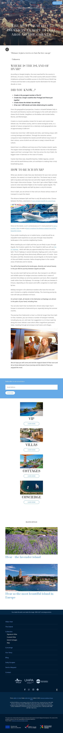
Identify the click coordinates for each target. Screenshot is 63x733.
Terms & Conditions (44, 698)
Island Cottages (12, 640)
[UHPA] (29, 681)
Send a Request (10, 667)
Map (8, 643)
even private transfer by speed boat (43, 201)
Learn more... (31, 8)
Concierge (9, 648)
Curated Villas (11, 637)
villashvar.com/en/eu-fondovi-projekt (20, 720)
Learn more (31, 423)
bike (17, 228)
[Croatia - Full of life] (18, 681)
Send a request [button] (57, 3)
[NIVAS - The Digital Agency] (57, 690)
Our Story (8, 652)
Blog (7, 657)
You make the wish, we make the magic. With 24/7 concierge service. (31, 612)
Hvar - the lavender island (23, 557)
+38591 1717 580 (17, 698)
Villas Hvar (9, 622)
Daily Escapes (10, 662)
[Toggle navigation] (2, 3)
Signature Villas (12, 634)
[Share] (7, 49)
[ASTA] (42, 681)
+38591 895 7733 (28, 698)
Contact (8, 672)
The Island (9, 627)
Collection (8, 632)
